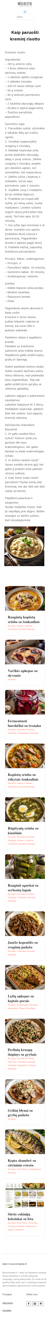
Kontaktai (6, 1310)
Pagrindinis (7, 1303)
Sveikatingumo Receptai (28, 733)
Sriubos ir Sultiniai (24, 626)
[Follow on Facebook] (28, 1303)
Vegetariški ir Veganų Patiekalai (21, 1008)
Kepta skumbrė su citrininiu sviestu (22, 1163)
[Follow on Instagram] (34, 1303)
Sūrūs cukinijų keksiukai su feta (20, 1216)
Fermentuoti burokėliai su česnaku (24, 723)
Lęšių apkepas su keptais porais (21, 998)
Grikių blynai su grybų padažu (20, 1113)
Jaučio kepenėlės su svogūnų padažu (23, 945)
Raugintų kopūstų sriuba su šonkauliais (24, 619)
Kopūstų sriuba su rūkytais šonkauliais (23, 777)
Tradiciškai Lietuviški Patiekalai (21, 629)
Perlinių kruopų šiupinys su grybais (22, 1052)
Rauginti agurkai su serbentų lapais (23, 888)
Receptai (12, 626)
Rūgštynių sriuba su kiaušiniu (23, 830)
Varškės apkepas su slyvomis (23, 673)
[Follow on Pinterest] (40, 1303)
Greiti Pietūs (22, 1169)
